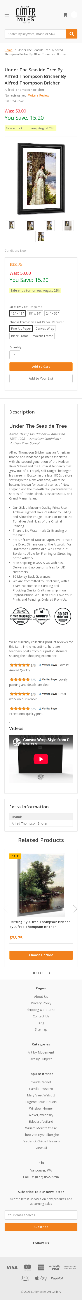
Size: (25, 307)
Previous (5, 908)
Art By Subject (41, 1059)
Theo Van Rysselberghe (41, 1134)
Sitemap (41, 1029)
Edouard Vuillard (41, 1121)
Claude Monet (41, 1082)
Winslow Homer (41, 1108)
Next (75, 908)
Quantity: (15, 347)
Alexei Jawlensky (41, 1115)
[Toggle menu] (7, 15)
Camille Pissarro (41, 1088)
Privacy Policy (41, 1003)
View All (41, 1147)
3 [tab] (41, 973)
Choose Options (41, 955)
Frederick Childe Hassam (41, 1141)
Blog (41, 1022)
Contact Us (41, 1016)
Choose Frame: (36, 322)
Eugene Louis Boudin (41, 1101)
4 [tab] (45, 973)
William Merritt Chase (41, 1128)
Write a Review (38, 95)
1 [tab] (34, 973)
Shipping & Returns (41, 1009)
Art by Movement (41, 1052)
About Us (41, 996)
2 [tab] (38, 973)
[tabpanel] (41, 908)
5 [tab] (49, 973)
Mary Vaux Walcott (41, 1095)
